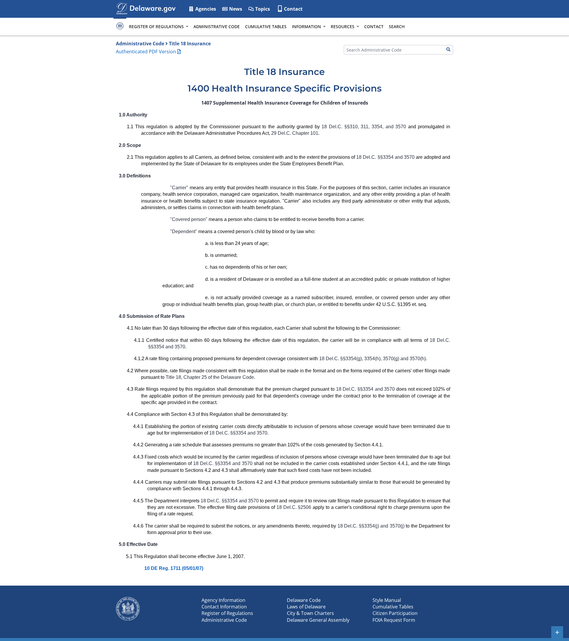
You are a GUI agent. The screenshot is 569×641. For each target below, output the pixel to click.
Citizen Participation (395, 613)
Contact (293, 9)
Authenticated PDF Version (146, 51)
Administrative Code (217, 26)
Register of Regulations (156, 26)
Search (397, 26)
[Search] (448, 50)
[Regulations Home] (120, 27)
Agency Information (223, 600)
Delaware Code (304, 600)
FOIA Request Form (394, 620)
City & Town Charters (310, 613)
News (235, 9)
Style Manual (387, 600)
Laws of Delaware (306, 606)
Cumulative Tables (266, 26)
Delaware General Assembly (318, 620)
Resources (342, 26)
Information (306, 26)
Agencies (205, 9)
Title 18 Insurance (190, 43)
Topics (262, 9)
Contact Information (224, 606)
